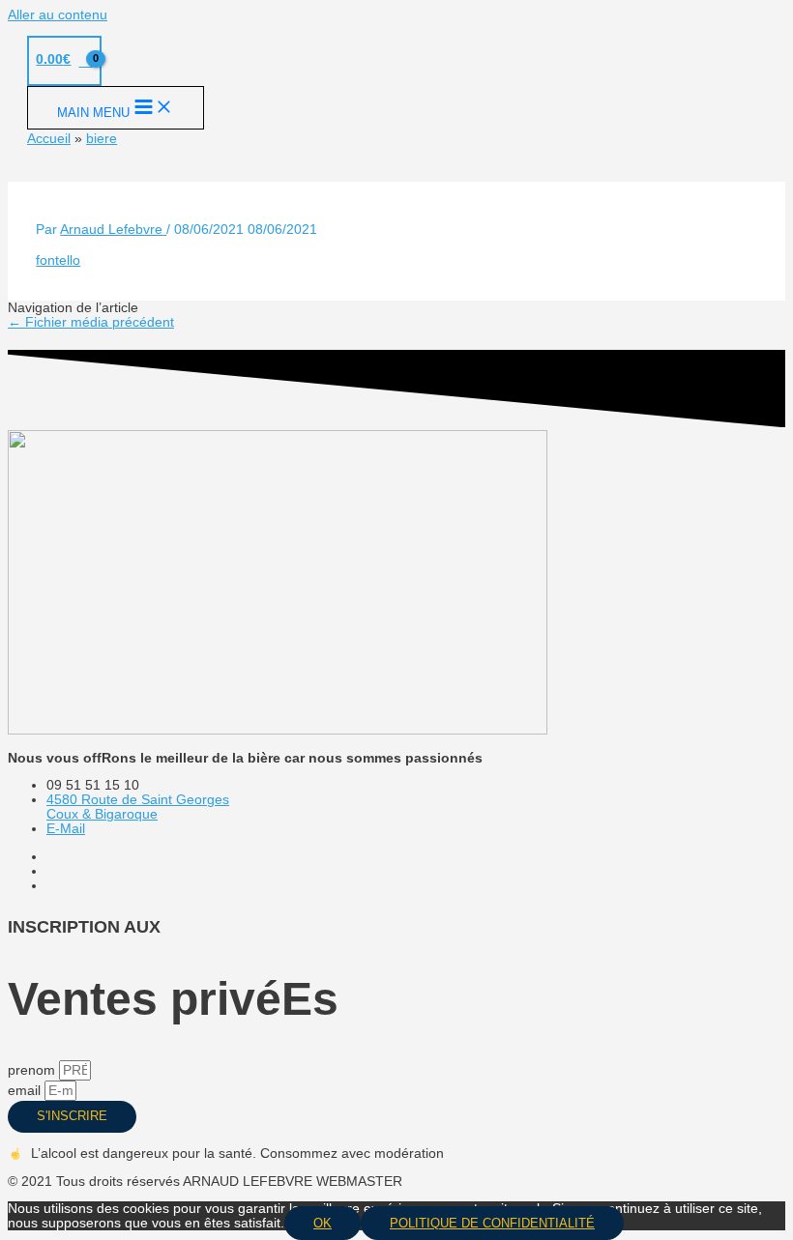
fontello (58, 260)
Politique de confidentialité (492, 1223)
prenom (33, 1070)
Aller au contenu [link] (57, 15)
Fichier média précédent (91, 322)
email (26, 1090)
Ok (322, 1223)
